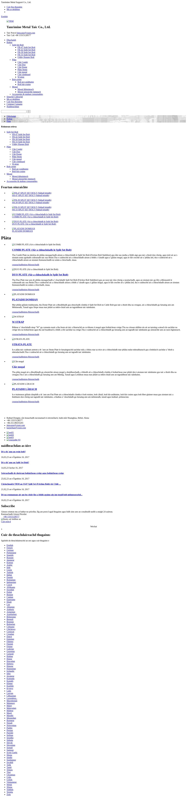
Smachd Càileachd (15, 97)
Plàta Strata (22, 69)
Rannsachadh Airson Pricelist (13, 514)
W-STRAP (18, 322)
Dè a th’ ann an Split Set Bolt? (15, 462)
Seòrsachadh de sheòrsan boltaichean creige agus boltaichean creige (32, 473)
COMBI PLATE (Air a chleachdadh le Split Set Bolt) (35, 217)
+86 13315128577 (11, 516)
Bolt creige (16, 79)
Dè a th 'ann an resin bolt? (13, 451)
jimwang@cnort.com (26, 33)
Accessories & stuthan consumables (27, 94)
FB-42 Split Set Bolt (26, 50)
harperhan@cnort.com (16, 428)
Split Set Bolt (18, 45)
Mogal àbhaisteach (26, 89)
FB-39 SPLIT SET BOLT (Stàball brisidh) (30, 202)
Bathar (9, 42)
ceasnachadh (17, 264)
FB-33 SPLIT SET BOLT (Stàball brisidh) (30, 210)
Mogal (15, 87)
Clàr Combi (23, 62)
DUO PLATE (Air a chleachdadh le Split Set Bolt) (34, 224)
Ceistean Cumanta (14, 104)
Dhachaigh (11, 40)
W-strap (21, 77)
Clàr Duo (22, 64)
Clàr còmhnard (24, 74)
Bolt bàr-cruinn (24, 84)
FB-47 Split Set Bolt (26, 47)
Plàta (14, 60)
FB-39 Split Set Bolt (26, 52)
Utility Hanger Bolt (26, 57)
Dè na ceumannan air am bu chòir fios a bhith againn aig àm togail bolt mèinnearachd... (41, 495)
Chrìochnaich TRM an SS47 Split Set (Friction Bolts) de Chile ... (31, 484)
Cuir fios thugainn (14, 7)
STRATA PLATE (22, 344)
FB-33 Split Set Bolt (26, 55)
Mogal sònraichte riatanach (29, 92)
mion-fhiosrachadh (31, 264)
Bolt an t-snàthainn (26, 82)
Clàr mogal (22, 72)
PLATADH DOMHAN (22, 231)
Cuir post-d (6, 521)
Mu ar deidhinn (13, 9)
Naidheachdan (13, 106)
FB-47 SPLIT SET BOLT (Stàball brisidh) (30, 195)
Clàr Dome (22, 67)
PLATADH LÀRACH (24, 389)
